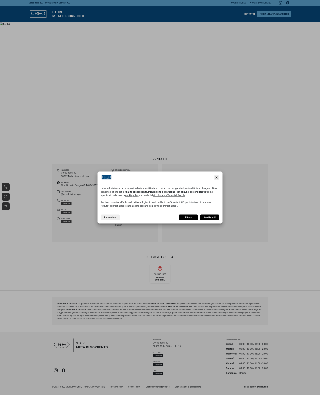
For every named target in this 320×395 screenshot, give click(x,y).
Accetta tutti (210, 217)
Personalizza (110, 217)
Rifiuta (188, 217)
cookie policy (131, 195)
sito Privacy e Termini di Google (169, 195)
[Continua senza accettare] (216, 177)
